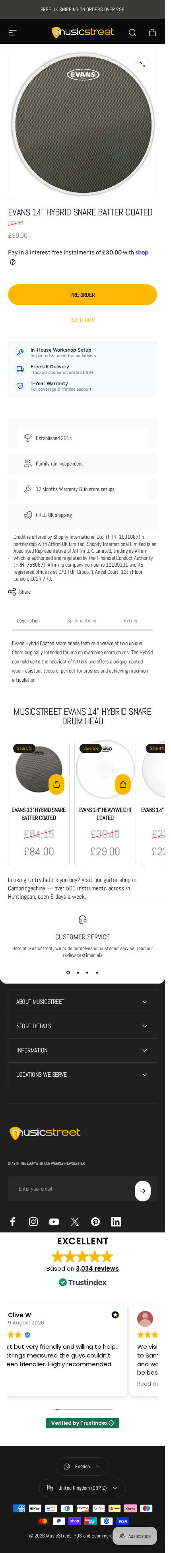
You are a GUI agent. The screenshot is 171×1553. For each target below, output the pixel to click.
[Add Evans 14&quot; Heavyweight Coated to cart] (123, 784)
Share (25, 591)
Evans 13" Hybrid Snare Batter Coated (39, 814)
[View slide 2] (78, 973)
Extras (130, 620)
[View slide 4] (97, 973)
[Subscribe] (143, 1191)
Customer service (82, 936)
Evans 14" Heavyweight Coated (105, 814)
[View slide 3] (87, 973)
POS (78, 1535)
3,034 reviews (97, 1268)
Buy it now (82, 319)
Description (28, 620)
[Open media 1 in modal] (142, 64)
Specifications (81, 620)
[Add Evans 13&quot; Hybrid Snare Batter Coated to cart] (56, 784)
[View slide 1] (68, 973)
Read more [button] (152, 1384)
